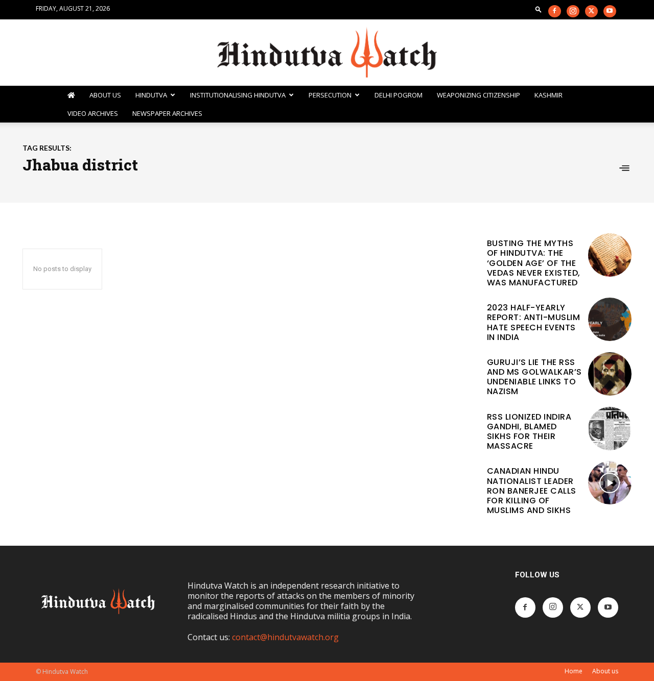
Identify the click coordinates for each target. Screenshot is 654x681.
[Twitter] (591, 11)
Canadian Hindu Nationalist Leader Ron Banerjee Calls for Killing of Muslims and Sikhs (531, 490)
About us (605, 671)
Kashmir (548, 95)
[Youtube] (609, 11)
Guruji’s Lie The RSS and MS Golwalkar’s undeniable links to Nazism (534, 377)
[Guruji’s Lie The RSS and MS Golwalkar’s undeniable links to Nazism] (610, 374)
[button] (538, 9)
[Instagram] (573, 11)
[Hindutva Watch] (327, 53)
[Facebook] (554, 11)
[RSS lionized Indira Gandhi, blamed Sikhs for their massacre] (610, 428)
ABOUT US (105, 95)
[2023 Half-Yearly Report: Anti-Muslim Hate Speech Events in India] (610, 319)
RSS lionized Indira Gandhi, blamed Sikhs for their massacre (529, 431)
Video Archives (92, 113)
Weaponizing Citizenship (478, 95)
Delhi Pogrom (399, 95)
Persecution (330, 95)
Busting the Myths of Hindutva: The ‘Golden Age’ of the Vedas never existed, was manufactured (533, 262)
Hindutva (151, 95)
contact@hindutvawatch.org (285, 637)
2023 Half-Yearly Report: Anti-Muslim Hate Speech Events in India (533, 322)
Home (573, 671)
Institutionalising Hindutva (238, 95)
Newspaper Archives (167, 113)
